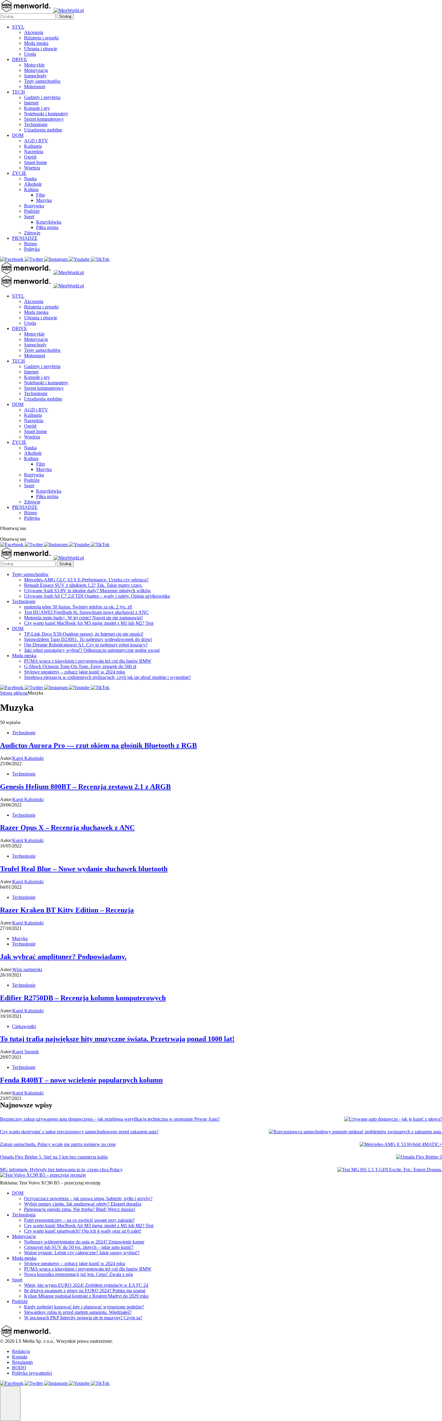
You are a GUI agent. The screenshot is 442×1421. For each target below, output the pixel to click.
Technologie (36, 124)
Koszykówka (48, 221)
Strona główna (14, 692)
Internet (31, 102)
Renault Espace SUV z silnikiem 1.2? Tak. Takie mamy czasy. (83, 585)
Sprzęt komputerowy (44, 119)
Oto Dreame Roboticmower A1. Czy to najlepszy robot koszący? (86, 644)
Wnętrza (32, 167)
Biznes (30, 243)
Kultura (31, 189)
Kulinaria (33, 146)
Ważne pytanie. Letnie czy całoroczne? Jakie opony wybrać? (82, 1252)
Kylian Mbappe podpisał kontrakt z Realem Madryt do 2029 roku (86, 1296)
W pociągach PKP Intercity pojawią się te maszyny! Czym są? (83, 1317)
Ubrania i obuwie (40, 48)
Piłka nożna (47, 227)
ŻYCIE (19, 173)
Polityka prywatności (32, 1373)
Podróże (32, 211)
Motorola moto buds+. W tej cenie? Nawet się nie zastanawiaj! (83, 617)
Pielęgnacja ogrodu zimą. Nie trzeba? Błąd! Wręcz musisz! (79, 1209)
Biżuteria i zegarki (41, 37)
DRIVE (19, 59)
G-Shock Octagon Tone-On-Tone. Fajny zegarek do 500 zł (80, 666)
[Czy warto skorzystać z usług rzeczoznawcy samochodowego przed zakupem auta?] (355, 1132)
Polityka (32, 249)
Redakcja (21, 1351)
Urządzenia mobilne (43, 129)
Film (40, 194)
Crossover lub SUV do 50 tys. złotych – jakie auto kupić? (79, 1247)
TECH (18, 91)
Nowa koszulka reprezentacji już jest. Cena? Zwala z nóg (78, 1274)
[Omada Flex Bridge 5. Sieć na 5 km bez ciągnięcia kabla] (419, 1157)
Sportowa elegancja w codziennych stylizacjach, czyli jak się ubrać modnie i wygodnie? (107, 677)
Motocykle (34, 64)
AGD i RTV (36, 140)
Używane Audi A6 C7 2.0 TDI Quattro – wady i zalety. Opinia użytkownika (97, 596)
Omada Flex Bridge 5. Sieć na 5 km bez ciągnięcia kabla (54, 1156)
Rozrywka (34, 205)
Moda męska (36, 43)
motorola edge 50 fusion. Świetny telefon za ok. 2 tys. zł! (78, 606)
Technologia (23, 1214)
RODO (19, 1367)
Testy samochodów (42, 81)
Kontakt (19, 1356)
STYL (18, 26)
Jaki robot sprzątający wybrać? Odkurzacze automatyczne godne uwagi (92, 650)
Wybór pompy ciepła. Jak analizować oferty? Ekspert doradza (82, 1203)
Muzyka (44, 200)
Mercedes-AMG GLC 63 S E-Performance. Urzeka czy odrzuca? (86, 579)
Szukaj (65, 16)
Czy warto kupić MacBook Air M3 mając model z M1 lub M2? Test (88, 623)
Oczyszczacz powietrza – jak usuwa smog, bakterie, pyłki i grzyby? (88, 1198)
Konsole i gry (37, 108)
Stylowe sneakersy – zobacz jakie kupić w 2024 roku (74, 671)
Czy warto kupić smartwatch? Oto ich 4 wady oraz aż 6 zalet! (82, 1231)
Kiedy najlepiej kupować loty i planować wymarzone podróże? (84, 1306)
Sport (29, 216)
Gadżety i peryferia (42, 97)
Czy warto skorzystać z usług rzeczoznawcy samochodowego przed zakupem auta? (79, 1131)
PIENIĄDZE (25, 238)
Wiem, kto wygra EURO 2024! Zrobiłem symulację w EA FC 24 (86, 1285)
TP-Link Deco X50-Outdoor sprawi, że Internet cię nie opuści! (83, 633)
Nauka (30, 178)
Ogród (30, 156)
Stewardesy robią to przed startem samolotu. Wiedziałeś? (77, 1312)
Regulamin (22, 1362)
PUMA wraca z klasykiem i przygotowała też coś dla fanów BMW (87, 661)
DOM (17, 135)
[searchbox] (28, 16)
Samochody (35, 75)
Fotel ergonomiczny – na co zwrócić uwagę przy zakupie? (79, 1220)
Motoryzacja (36, 70)
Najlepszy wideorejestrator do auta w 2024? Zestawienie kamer (84, 1241)
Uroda (30, 54)
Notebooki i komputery (46, 113)
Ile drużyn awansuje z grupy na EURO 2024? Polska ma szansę (85, 1290)
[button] (10, 1403)
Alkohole (33, 184)
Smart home (35, 162)
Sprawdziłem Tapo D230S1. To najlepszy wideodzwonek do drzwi (88, 639)
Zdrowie (32, 232)
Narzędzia (33, 151)
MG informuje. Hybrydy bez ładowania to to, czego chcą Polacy (61, 1169)
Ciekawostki (24, 1026)
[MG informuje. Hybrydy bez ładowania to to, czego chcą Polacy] (389, 1169)
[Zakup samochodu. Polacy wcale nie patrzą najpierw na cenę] (401, 1144)
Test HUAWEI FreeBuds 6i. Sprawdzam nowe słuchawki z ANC (86, 612)
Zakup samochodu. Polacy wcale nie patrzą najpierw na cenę (58, 1144)
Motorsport (34, 86)
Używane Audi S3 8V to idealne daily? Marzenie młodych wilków (87, 590)
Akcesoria (33, 32)
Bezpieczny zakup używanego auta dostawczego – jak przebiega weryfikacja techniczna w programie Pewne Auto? (110, 1119)
